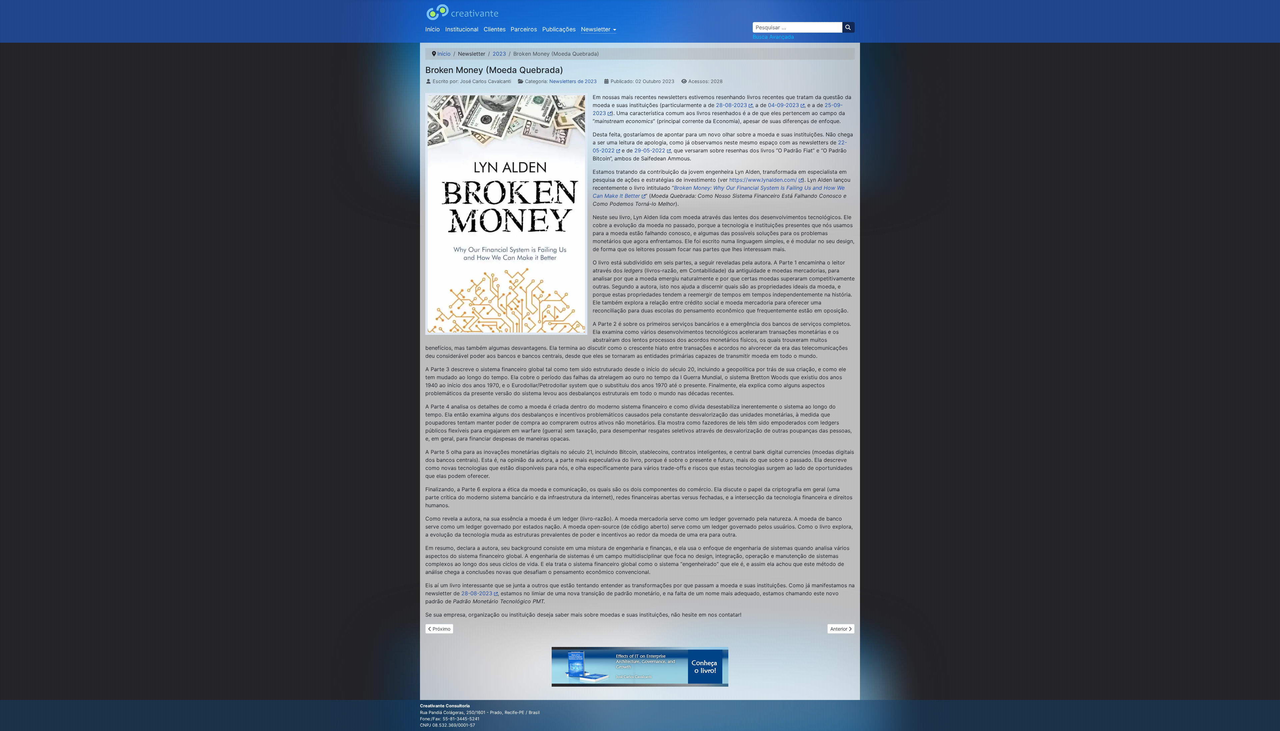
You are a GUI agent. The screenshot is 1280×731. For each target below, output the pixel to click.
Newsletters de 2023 (573, 81)
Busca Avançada (773, 36)
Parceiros (524, 29)
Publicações (559, 29)
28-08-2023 (731, 105)
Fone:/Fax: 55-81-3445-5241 (449, 718)
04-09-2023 (783, 105)
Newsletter (596, 29)
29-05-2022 (649, 150)
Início (432, 29)
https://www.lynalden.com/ (763, 179)
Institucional (461, 29)
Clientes (495, 29)
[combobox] (798, 27)
